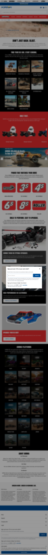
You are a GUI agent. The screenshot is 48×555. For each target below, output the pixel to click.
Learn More (25, 285)
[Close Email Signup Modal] (39, 269)
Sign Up (36, 275)
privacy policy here (20, 280)
